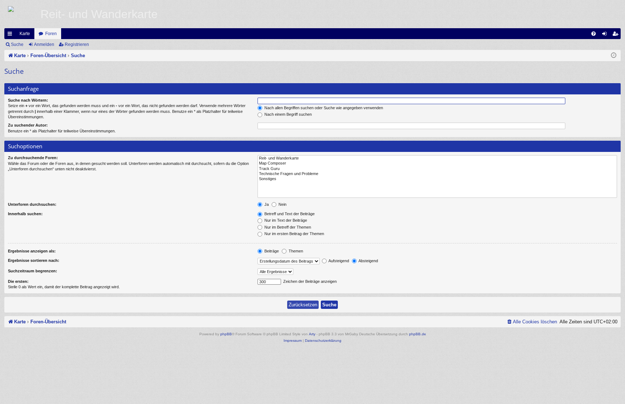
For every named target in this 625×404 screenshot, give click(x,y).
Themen (295, 251)
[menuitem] (593, 33)
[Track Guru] (437, 168)
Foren (51, 33)
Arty (312, 334)
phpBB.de (417, 334)
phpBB (226, 334)
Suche (17, 44)
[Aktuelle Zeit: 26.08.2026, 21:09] (614, 55)
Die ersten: (18, 281)
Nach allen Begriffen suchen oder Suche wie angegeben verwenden (323, 108)
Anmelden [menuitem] (606, 35)
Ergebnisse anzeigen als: (32, 251)
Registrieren (77, 44)
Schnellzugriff (11, 35)
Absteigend (368, 261)
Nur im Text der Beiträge (285, 220)
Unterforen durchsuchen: (32, 204)
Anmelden (44, 44)
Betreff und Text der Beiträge (289, 214)
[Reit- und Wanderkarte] (437, 158)
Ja (266, 204)
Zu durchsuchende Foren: (33, 158)
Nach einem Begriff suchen (287, 114)
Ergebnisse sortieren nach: (33, 260)
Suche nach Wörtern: (28, 100)
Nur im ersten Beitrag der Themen (293, 233)
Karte (25, 33)
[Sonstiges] (437, 179)
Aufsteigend (338, 261)
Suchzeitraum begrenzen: (32, 271)
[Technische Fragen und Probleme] (437, 174)
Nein (281, 204)
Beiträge (271, 251)
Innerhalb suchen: (25, 214)
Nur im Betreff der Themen (287, 227)
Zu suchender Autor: (28, 125)
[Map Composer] (437, 163)
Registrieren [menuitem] (617, 35)
